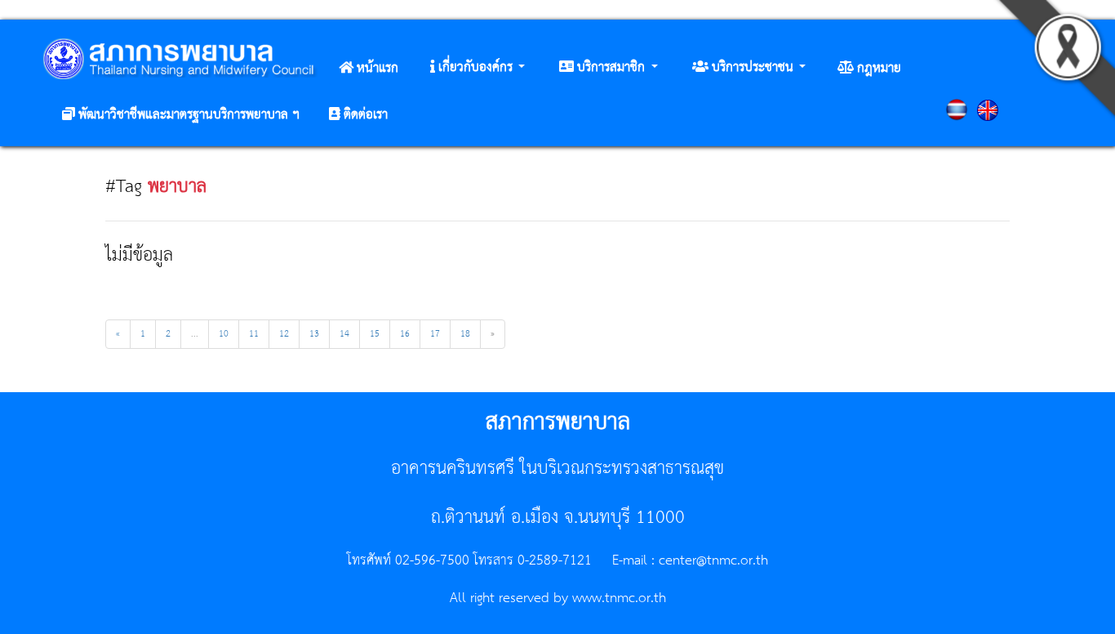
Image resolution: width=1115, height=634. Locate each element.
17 (435, 334)
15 (375, 334)
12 (284, 334)
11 (254, 334)
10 (224, 334)
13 (314, 334)
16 (405, 334)
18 (465, 334)
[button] (477, 68)
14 (344, 334)
